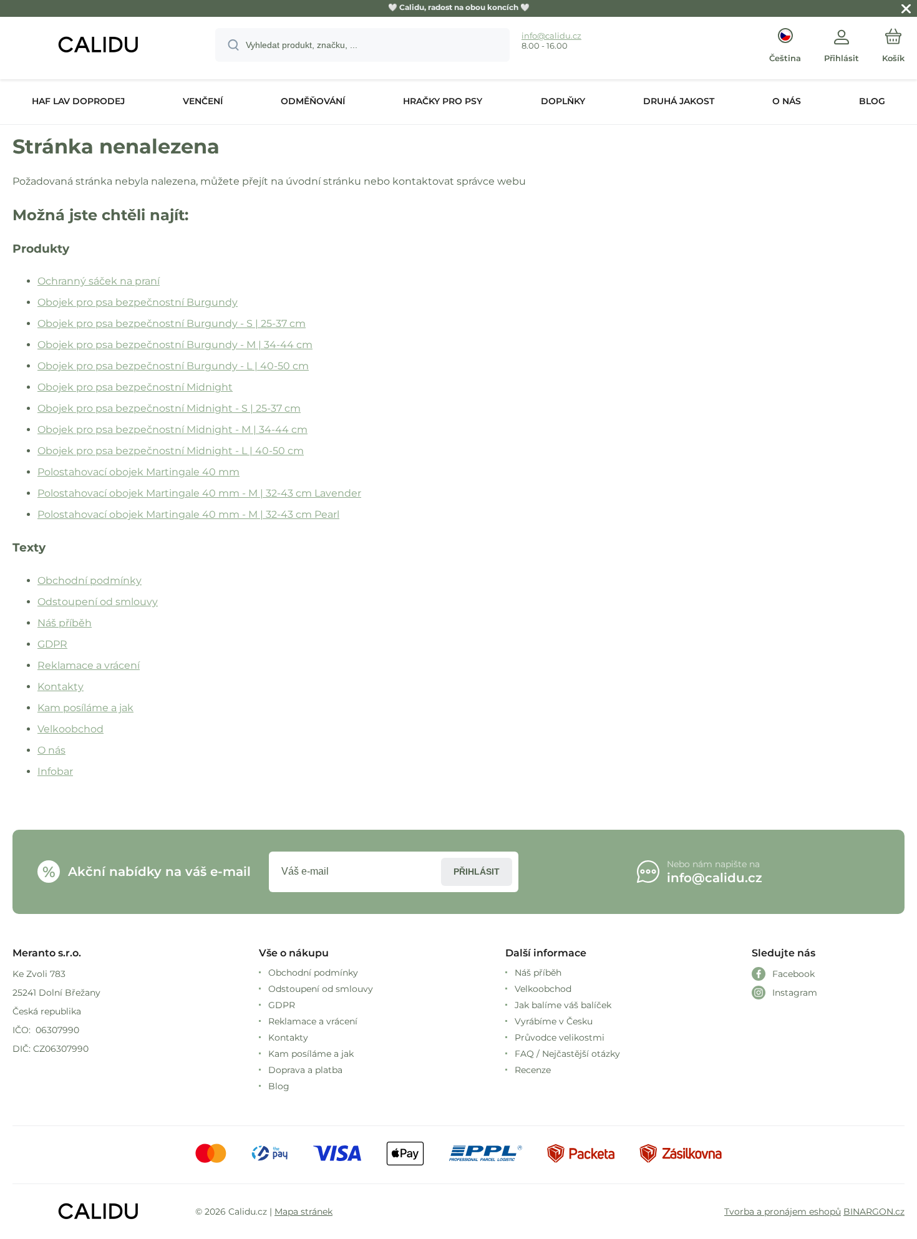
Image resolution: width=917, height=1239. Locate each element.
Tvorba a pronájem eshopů (782, 1211)
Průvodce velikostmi (559, 1037)
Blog (278, 1086)
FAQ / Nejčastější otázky (567, 1053)
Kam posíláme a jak (85, 708)
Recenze (533, 1070)
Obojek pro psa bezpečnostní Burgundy (137, 302)
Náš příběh (64, 623)
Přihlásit (477, 872)
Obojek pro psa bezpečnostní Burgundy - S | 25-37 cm (171, 323)
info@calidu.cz (551, 36)
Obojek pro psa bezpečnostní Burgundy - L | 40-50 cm (173, 366)
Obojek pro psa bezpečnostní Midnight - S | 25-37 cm (169, 408)
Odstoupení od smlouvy (97, 602)
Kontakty (60, 686)
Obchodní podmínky (89, 580)
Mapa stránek (303, 1211)
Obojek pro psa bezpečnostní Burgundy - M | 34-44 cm (175, 345)
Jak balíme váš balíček (563, 1005)
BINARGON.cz (874, 1211)
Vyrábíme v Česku (554, 1021)
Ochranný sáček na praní (98, 281)
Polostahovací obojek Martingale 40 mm (138, 472)
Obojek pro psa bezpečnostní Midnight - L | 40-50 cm (170, 451)
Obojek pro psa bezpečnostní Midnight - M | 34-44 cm (172, 429)
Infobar (55, 771)
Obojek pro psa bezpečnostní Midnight (135, 387)
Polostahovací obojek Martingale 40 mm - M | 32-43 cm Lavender (199, 493)
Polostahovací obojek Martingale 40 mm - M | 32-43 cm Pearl (188, 514)
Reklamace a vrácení (88, 665)
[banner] (98, 47)
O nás (51, 750)
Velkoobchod (70, 729)
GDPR (52, 644)
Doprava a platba (305, 1070)
